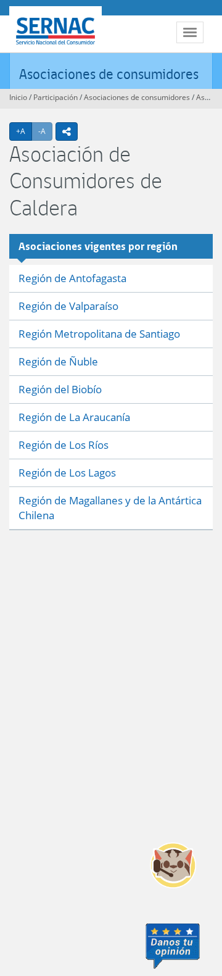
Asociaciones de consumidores (109, 73)
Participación (55, 97)
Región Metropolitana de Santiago (99, 334)
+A (24, 130)
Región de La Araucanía (74, 417)
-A (45, 130)
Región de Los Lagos (67, 472)
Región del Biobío (60, 389)
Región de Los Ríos (63, 445)
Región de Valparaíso (68, 306)
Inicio (18, 97)
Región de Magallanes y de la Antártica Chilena (110, 507)
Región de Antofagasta (72, 278)
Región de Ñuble (58, 361)
